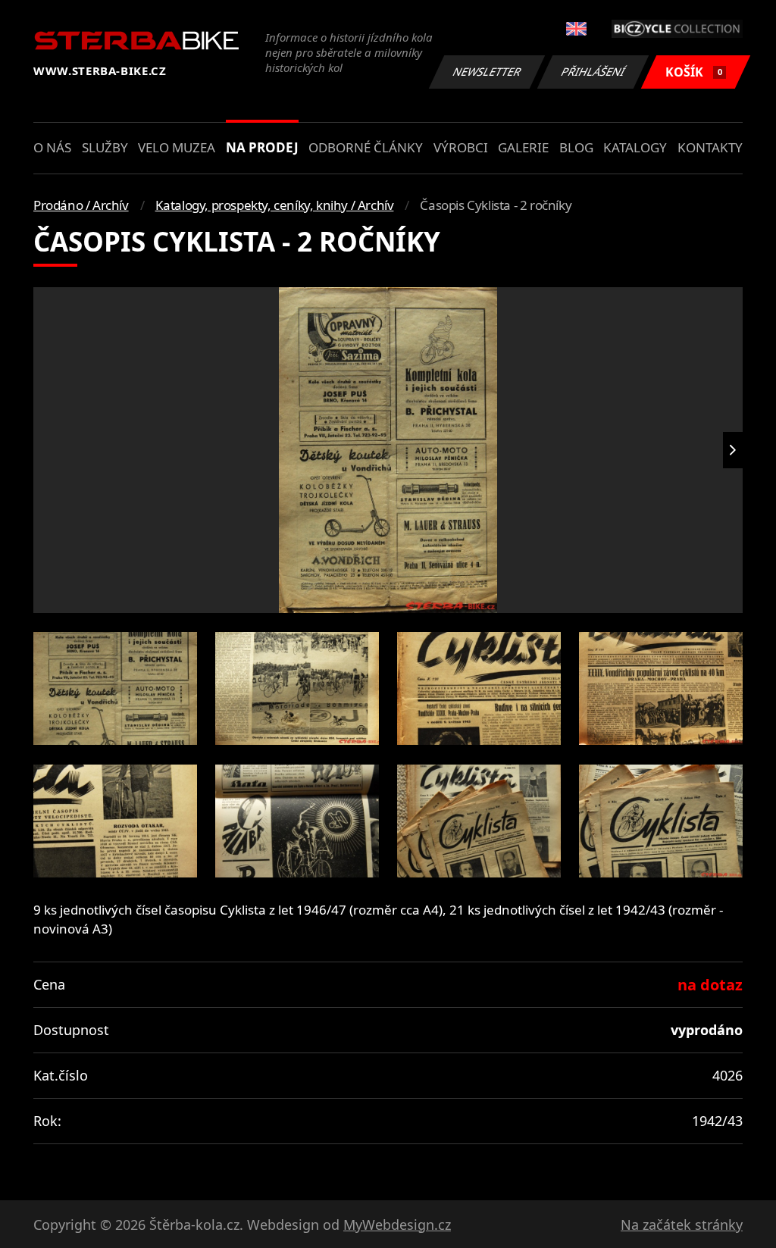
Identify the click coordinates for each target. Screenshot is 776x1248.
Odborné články (365, 147)
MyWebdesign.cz (397, 1224)
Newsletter (487, 71)
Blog (576, 147)
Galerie (523, 147)
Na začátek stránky (682, 1224)
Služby (105, 147)
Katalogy (635, 147)
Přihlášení (593, 71)
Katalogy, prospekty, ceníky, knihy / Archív (274, 205)
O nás (52, 147)
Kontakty (710, 147)
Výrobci (460, 147)
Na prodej (262, 147)
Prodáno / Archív (81, 205)
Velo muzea (176, 147)
